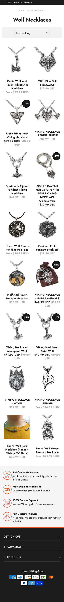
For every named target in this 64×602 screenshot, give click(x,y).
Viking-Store (36, 571)
